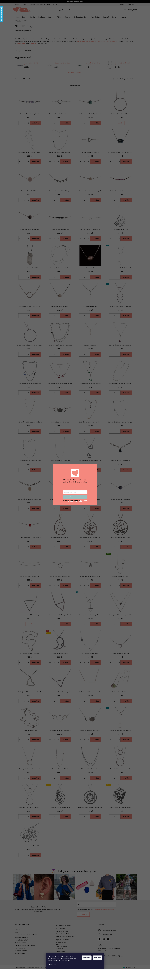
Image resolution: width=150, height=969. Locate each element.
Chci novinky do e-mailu (75, 497)
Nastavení (52, 965)
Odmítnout (86, 958)
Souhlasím (97, 958)
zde (69, 960)
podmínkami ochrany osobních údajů (77, 501)
